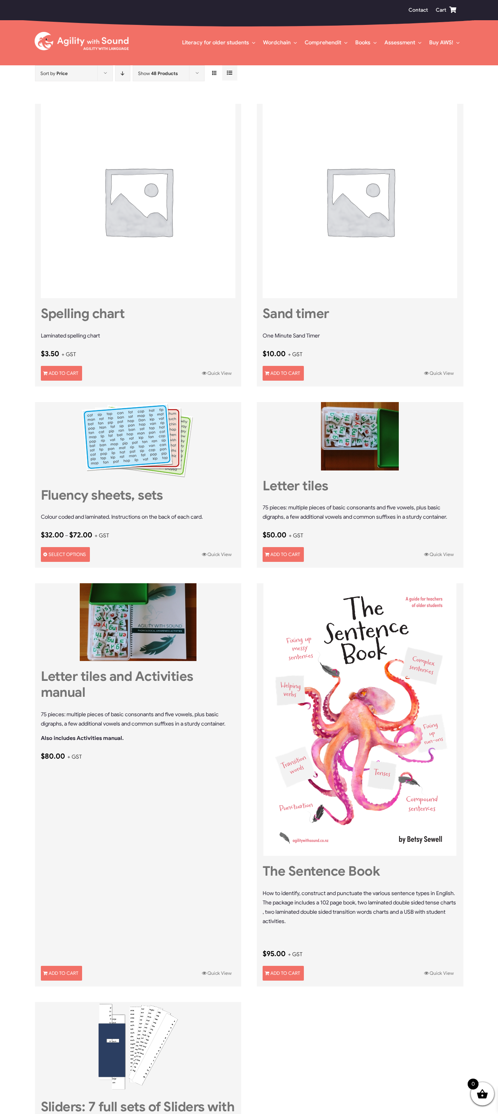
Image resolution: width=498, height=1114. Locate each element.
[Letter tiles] (360, 436)
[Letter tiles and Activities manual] (138, 622)
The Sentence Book (321, 871)
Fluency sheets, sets (102, 495)
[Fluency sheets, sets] (138, 441)
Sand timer (296, 313)
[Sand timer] (360, 201)
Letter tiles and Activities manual (117, 684)
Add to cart (63, 373)
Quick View (219, 373)
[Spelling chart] (138, 201)
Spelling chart (83, 313)
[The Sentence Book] (360, 719)
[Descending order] (122, 73)
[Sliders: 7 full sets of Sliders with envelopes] (138, 1046)
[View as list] (229, 72)
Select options (67, 554)
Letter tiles (295, 485)
